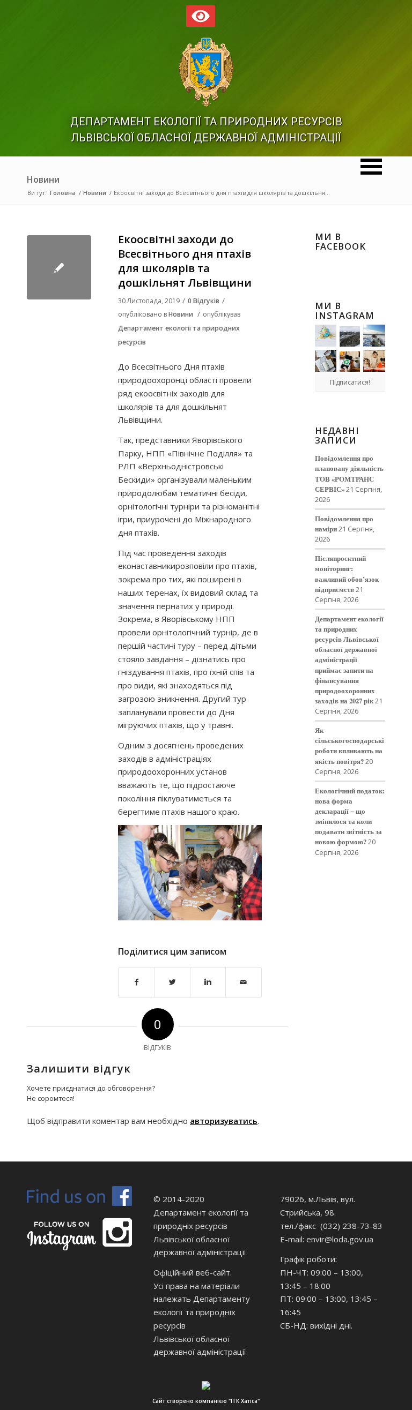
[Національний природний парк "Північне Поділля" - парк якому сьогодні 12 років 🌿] (374, 336)
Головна (63, 193)
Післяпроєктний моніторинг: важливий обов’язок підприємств (347, 573)
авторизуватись (224, 1120)
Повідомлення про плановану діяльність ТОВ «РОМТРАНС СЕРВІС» (349, 473)
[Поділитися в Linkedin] (207, 982)
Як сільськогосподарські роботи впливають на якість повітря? (349, 745)
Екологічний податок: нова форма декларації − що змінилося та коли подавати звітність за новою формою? (350, 816)
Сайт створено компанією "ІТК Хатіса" (206, 1401)
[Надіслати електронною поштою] (243, 982)
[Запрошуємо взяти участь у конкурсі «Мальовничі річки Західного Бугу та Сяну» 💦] (374, 361)
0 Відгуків (203, 300)
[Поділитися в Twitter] (171, 982)
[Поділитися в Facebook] (136, 982)
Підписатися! (350, 382)
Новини (43, 179)
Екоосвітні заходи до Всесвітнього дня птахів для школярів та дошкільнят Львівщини (185, 261)
